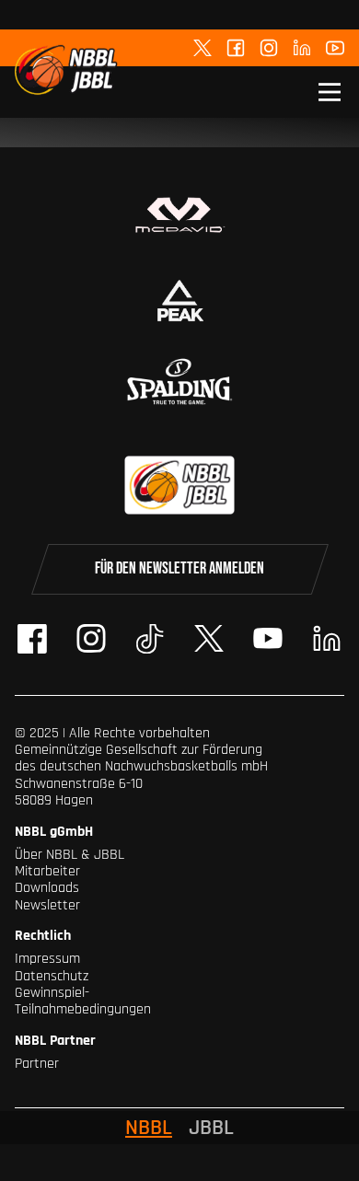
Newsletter (47, 905)
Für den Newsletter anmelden (179, 568)
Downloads (47, 887)
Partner (37, 1063)
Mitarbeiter (47, 871)
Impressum (47, 958)
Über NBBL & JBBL (69, 854)
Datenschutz (51, 976)
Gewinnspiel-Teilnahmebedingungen (83, 1001)
